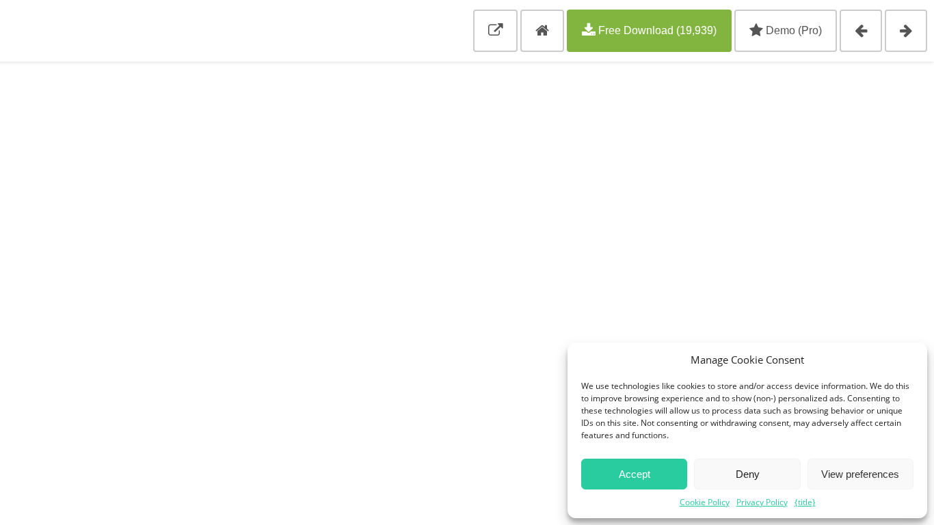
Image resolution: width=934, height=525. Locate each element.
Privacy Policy (762, 502)
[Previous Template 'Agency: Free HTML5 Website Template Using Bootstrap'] (861, 31)
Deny (748, 474)
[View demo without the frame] (495, 31)
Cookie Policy (705, 502)
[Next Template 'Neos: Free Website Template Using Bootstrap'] (906, 31)
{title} (805, 502)
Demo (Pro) (792, 30)
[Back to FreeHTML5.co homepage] (542, 31)
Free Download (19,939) (656, 30)
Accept (634, 474)
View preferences (860, 474)
